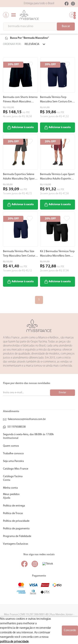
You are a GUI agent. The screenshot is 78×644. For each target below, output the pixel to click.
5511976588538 (16, 426)
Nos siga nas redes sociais (39, 554)
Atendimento (11, 411)
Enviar (62, 392)
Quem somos (11, 445)
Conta (6, 480)
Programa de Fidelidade (17, 536)
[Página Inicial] (6, 38)
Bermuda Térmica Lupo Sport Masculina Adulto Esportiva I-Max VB (57, 177)
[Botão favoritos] (30, 64)
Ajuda (6, 497)
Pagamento (39, 575)
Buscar (66, 26)
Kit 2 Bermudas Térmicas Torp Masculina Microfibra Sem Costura (57, 254)
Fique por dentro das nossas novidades (26, 383)
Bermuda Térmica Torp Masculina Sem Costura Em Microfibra (56, 100)
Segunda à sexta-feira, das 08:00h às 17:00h (28, 434)
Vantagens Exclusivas (15, 543)
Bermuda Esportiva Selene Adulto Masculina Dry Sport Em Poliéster (19, 177)
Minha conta (10, 487)
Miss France (39, 325)
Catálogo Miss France (15, 468)
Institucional (10, 438)
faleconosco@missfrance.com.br (27, 419)
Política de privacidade (16, 521)
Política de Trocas (13, 513)
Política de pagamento (16, 528)
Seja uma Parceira (13, 461)
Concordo (70, 630)
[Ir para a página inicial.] (29, 15)
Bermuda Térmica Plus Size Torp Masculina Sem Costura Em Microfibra (20, 254)
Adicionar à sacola (23, 127)
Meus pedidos (11, 494)
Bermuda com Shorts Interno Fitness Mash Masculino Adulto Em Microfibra (20, 100)
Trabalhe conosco (13, 453)
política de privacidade (14, 641)
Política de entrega (14, 505)
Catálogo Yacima (13, 476)
